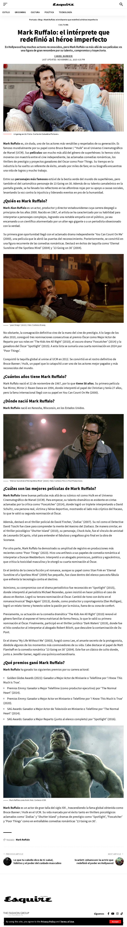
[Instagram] (117, 913)
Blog (40, 19)
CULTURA (63, 24)
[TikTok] (122, 913)
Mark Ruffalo (23, 839)
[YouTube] (112, 913)
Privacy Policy (48, 921)
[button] (115, 921)
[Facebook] (108, 913)
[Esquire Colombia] (63, 4)
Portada (33, 19)
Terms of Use (67, 921)
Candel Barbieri (63, 56)
